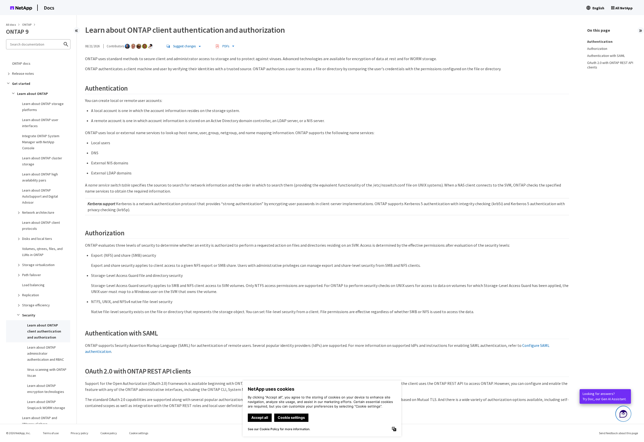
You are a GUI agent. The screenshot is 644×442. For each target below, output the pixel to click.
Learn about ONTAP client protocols (41, 225)
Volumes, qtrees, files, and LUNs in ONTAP (42, 251)
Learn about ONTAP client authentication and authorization (44, 331)
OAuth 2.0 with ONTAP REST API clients (610, 64)
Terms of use (51, 433)
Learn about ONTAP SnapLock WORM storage (46, 404)
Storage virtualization (38, 265)
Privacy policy (79, 433)
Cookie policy (108, 433)
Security (28, 315)
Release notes (23, 73)
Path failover (31, 275)
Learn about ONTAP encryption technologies (45, 388)
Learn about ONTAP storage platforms (43, 106)
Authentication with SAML (606, 55)
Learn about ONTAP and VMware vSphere (39, 421)
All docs (11, 24)
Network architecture (38, 212)
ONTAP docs (21, 63)
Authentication (600, 41)
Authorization (597, 48)
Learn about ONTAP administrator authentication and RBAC (45, 353)
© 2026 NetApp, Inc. (18, 433)
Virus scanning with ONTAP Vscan (46, 372)
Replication (30, 295)
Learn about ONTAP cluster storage (42, 161)
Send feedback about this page (618, 433)
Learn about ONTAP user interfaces (40, 123)
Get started (21, 83)
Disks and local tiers (37, 238)
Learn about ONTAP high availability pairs (40, 177)
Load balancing (33, 285)
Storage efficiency (36, 305)
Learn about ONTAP (32, 93)
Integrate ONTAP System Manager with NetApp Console (40, 142)
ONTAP (27, 24)
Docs (49, 8)
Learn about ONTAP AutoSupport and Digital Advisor (40, 196)
